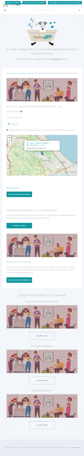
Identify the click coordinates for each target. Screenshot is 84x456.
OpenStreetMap (65, 175)
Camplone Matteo (42, 390)
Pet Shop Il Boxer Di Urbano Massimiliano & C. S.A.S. (56, 73)
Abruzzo (15, 73)
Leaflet (55, 175)
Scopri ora (42, 336)
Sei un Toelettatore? (34, 3)
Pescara (23, 73)
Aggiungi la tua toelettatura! (65, 3)
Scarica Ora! (12, 3)
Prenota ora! (19, 225)
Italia (9, 73)
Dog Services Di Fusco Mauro (42, 301)
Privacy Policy (76, 447)
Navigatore (14, 124)
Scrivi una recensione (19, 194)
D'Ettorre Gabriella (42, 346)
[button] (42, 153)
